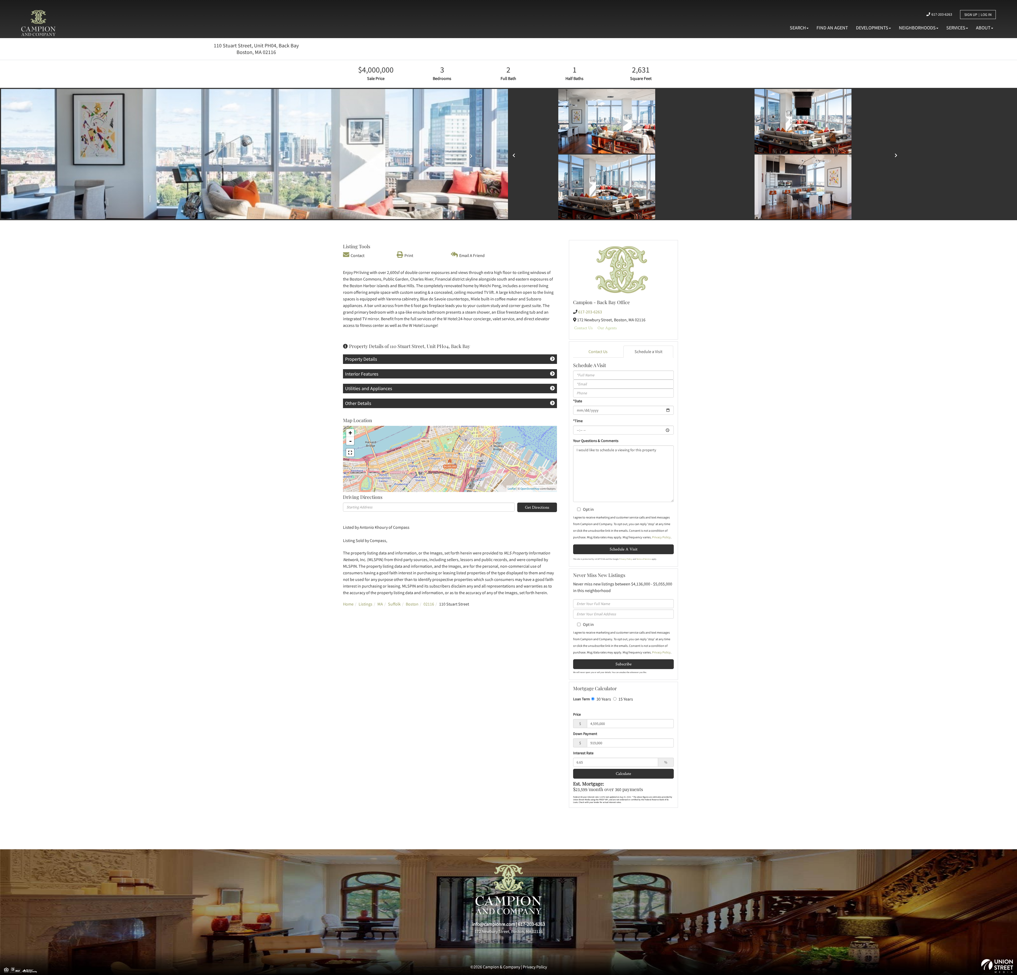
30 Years (603, 699)
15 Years (625, 699)
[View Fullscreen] (350, 453)
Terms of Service (643, 559)
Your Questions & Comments (595, 440)
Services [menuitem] (955, 28)
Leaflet (512, 488)
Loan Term (581, 699)
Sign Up (970, 14)
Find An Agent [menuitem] (832, 28)
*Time (578, 420)
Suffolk (394, 604)
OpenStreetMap (529, 488)
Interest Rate (583, 753)
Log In (986, 14)
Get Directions (537, 507)
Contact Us (583, 328)
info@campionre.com (493, 924)
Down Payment (585, 733)
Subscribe (623, 664)
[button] (515, 153)
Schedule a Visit (648, 351)
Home (348, 604)
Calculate (623, 773)
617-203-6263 (941, 14)
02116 (428, 604)
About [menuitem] (983, 28)
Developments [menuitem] (872, 28)
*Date (577, 401)
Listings (365, 604)
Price (577, 714)
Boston (412, 604)
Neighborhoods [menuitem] (917, 28)
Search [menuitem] (798, 28)
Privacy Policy (661, 537)
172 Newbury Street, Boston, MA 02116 (509, 931)
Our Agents (607, 328)
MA (380, 604)
